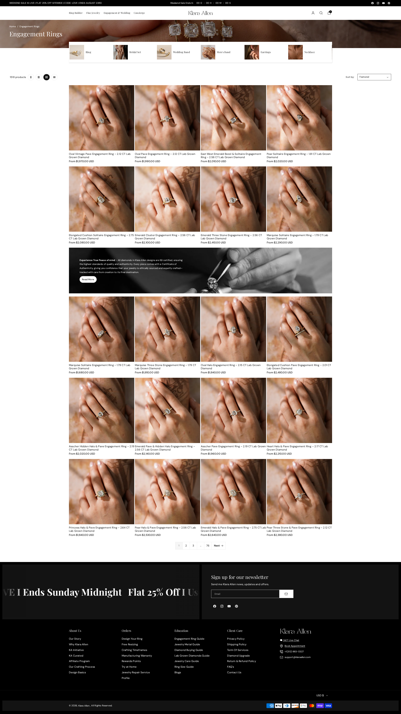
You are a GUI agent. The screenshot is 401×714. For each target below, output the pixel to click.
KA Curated (76, 655)
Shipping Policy (236, 644)
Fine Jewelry (93, 12)
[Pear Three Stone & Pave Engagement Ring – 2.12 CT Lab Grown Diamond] (299, 491)
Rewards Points (131, 661)
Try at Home (129, 667)
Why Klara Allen (78, 644)
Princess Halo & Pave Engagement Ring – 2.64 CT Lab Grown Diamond (99, 529)
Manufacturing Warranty (137, 655)
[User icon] (313, 13)
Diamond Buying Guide (188, 650)
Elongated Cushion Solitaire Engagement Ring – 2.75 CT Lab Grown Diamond (101, 237)
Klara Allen (83, 705)
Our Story (75, 638)
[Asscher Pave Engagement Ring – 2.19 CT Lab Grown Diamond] (233, 410)
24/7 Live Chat (291, 640)
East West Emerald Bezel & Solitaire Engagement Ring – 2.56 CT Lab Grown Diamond (231, 155)
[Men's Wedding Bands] (208, 52)
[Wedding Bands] (164, 52)
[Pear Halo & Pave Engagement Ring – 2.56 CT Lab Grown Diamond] (167, 491)
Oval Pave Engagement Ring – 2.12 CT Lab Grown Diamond (165, 155)
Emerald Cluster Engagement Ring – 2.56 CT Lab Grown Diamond (165, 237)
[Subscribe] (286, 594)
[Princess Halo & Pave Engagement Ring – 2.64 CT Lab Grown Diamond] (101, 491)
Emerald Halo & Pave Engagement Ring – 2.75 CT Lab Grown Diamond (233, 529)
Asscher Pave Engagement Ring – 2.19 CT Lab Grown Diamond (233, 448)
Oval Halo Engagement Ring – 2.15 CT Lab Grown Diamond (231, 366)
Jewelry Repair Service (136, 672)
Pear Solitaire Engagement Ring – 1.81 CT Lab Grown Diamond (299, 155)
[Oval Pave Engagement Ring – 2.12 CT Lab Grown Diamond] (167, 117)
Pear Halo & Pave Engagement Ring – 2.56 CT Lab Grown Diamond (165, 529)
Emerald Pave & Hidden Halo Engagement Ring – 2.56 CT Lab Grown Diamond (165, 448)
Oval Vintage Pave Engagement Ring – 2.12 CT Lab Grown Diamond (100, 155)
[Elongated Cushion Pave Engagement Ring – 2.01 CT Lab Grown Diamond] (299, 329)
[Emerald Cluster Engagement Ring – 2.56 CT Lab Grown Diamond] (167, 199)
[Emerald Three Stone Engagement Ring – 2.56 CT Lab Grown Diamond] (233, 199)
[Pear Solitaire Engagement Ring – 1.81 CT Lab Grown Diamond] (299, 117)
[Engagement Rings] (77, 52)
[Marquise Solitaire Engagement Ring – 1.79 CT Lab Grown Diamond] (299, 199)
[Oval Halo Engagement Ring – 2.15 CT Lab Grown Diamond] (233, 329)
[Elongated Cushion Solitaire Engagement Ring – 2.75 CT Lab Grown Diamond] (101, 199)
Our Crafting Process (82, 667)
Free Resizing (130, 644)
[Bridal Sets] (120, 52)
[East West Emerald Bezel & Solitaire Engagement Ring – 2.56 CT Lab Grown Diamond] (233, 117)
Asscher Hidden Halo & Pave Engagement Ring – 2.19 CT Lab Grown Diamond (101, 448)
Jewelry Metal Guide (187, 644)
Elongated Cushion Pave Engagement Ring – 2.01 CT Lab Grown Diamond (299, 366)
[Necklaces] (295, 52)
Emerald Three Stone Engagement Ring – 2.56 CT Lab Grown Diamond (231, 237)
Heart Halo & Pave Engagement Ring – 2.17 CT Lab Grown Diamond (297, 448)
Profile (126, 678)
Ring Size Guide (184, 667)
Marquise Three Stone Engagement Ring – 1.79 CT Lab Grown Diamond (165, 366)
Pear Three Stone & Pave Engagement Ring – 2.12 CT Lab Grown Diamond (299, 529)
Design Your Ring (132, 638)
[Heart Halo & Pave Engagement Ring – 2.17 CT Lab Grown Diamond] (299, 410)
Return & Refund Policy (241, 661)
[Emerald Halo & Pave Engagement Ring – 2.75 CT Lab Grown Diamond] (233, 491)
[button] (75, 12)
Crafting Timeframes (134, 650)
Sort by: (350, 77)
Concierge (139, 12)
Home (12, 26)
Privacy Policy (236, 638)
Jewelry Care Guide (186, 661)
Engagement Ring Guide (189, 638)
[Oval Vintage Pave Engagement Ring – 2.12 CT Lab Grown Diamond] (101, 117)
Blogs (177, 672)
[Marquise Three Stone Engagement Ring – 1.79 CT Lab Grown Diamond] (167, 329)
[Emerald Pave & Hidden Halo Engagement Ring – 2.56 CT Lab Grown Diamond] (167, 410)
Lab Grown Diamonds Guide (192, 655)
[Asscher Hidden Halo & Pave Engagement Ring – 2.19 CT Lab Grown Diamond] (101, 410)
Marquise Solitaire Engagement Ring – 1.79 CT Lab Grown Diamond (297, 237)
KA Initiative (76, 650)
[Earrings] (252, 52)
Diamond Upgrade (238, 655)
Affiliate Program (79, 661)
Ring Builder (76, 12)
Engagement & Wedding (117, 12)
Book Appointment (295, 645)
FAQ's (230, 667)
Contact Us (234, 672)
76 (207, 545)
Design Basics (77, 672)
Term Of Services (237, 650)
